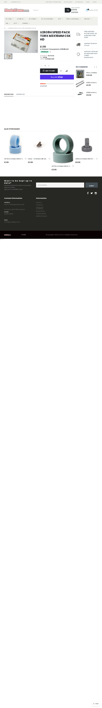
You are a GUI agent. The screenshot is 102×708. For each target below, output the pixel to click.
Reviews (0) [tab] (20, 94)
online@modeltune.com (12, 222)
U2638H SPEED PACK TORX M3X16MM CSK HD (55, 36)
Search (68, 10)
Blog (88, 2)
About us (39, 202)
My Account (68, 2)
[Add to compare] (66, 70)
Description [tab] (8, 94)
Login (94, 2)
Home (5, 28)
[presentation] (95, 66)
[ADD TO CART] (23, 137)
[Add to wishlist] (61, 70)
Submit (91, 186)
